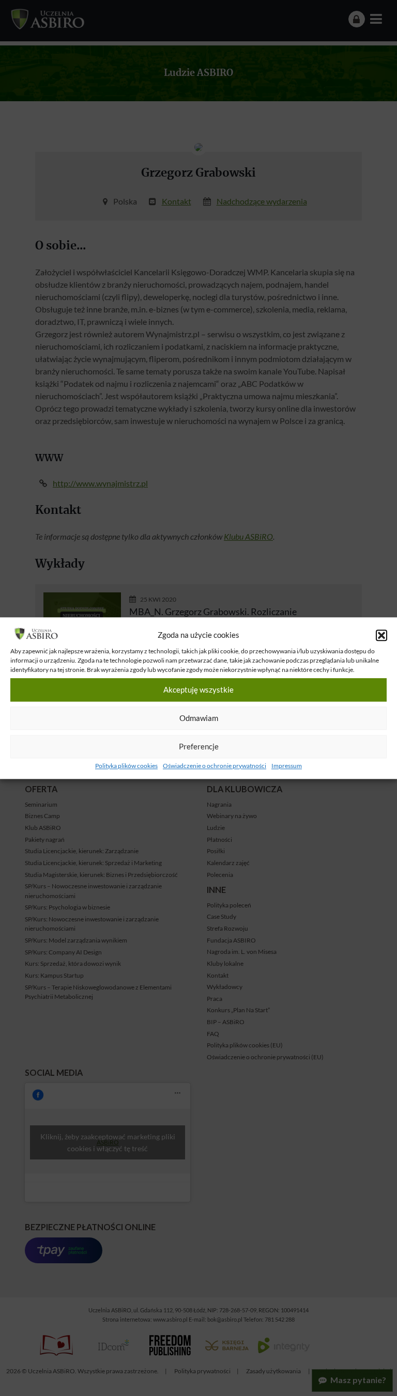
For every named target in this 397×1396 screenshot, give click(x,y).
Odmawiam (198, 718)
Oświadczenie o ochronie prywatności (214, 766)
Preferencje (199, 746)
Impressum (286, 766)
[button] (381, 635)
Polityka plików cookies (126, 766)
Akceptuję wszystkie (198, 690)
